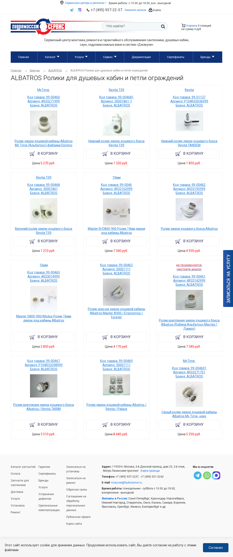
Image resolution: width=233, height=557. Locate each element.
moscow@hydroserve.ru (126, 482)
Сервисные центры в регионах (84, 3)
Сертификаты (175, 57)
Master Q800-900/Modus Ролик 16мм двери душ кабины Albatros (43, 318)
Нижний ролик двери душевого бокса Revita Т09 (116, 143)
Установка (18, 505)
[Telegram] (198, 476)
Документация (141, 57)
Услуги (79, 57)
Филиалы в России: (115, 498)
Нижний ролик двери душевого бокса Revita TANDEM (189, 143)
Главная (23, 57)
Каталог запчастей (23, 466)
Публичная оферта (78, 517)
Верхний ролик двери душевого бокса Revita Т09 (43, 231)
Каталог (50, 57)
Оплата (15, 473)
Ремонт (15, 512)
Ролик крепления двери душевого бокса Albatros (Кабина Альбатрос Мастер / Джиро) (189, 324)
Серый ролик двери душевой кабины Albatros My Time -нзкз (189, 414)
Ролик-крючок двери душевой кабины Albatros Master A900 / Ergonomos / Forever (116, 313)
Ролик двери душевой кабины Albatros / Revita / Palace (116, 407)
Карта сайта (74, 523)
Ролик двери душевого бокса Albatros (189, 228)
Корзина (191, 25)
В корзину (48, 153)
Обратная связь (76, 489)
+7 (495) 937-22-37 (106, 10)
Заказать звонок (135, 10)
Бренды (205, 57)
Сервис (108, 57)
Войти (156, 10)
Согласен (216, 547)
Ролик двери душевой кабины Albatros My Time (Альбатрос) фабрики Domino (44, 143)
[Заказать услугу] (228, 278)
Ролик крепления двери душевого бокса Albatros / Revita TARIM (43, 407)
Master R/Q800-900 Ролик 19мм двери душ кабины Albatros (116, 231)
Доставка (17, 492)
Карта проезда (150, 470)
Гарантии (44, 466)
